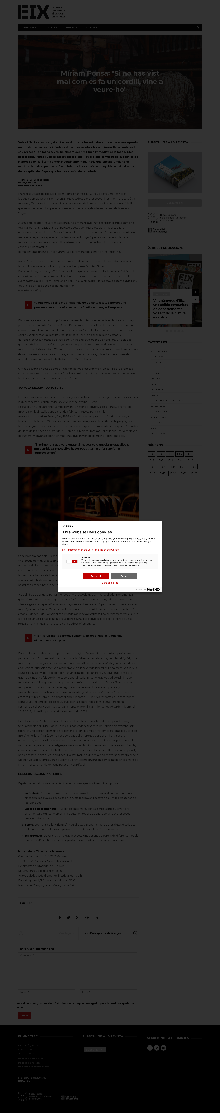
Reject (124, 576)
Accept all (96, 576)
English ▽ (68, 525)
